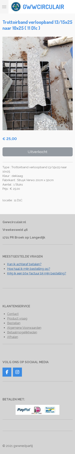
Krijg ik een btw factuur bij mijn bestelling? (36, 273)
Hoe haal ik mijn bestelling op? (28, 269)
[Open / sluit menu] (4, 6)
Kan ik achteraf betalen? (24, 264)
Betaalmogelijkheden (22, 332)
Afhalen (12, 337)
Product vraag (17, 318)
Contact (13, 314)
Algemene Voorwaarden (24, 328)
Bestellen (13, 323)
